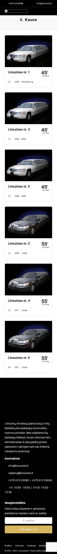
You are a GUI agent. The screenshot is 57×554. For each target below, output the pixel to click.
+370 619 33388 (16, 3)
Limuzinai (19, 546)
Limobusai (31, 546)
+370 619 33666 (42, 480)
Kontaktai (43, 546)
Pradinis (8, 546)
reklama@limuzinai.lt (20, 473)
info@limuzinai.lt (18, 465)
